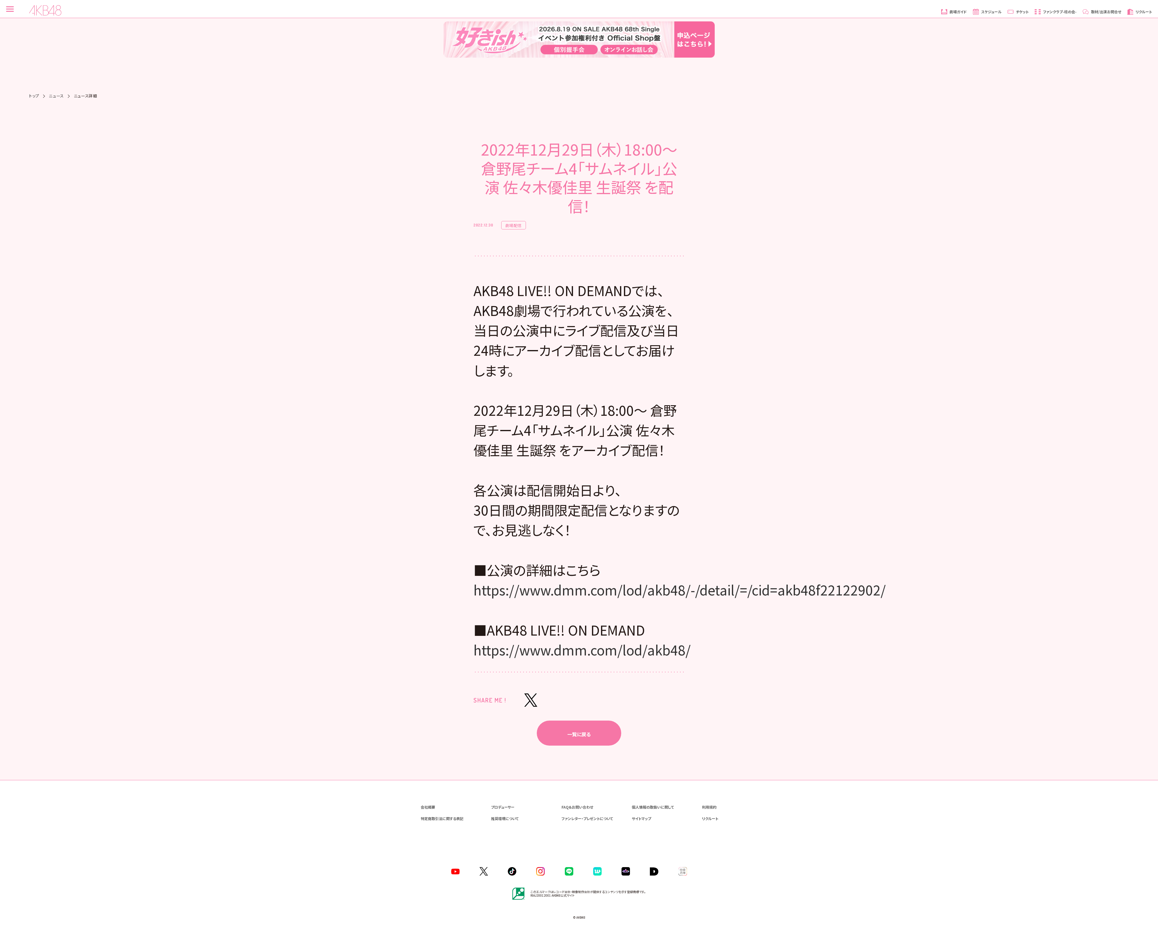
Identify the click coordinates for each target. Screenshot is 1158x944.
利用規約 (709, 807)
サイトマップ (641, 818)
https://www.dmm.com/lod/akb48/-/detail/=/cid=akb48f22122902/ (679, 589)
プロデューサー (502, 807)
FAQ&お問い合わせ (577, 807)
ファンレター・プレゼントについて (587, 818)
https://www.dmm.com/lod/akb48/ (582, 649)
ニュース (56, 96)
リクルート (710, 818)
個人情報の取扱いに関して (653, 807)
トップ (34, 96)
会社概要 (428, 807)
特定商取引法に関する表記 (442, 818)
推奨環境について (505, 818)
